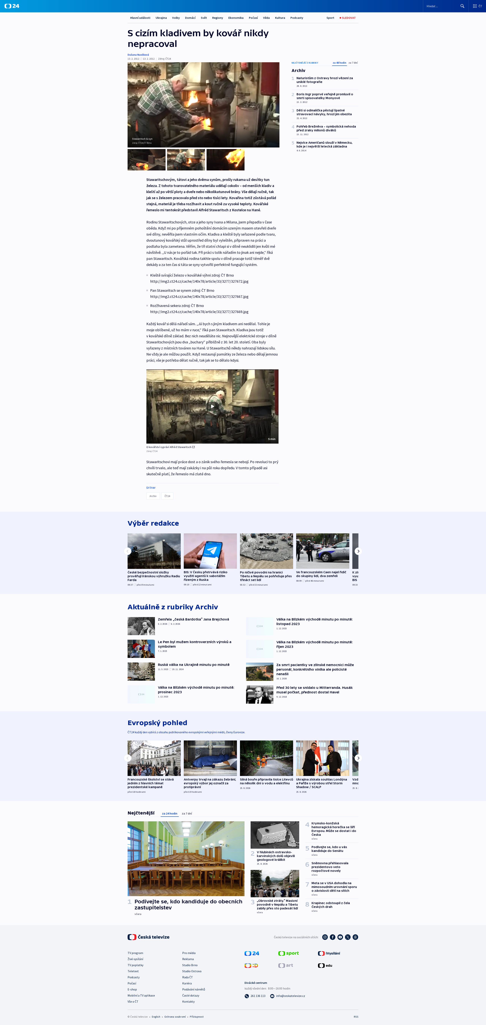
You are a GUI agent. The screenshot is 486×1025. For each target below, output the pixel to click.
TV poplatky (135, 965)
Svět (204, 18)
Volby (176, 18)
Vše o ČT (133, 1001)
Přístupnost (197, 1016)
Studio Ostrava (191, 971)
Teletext (133, 971)
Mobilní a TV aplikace (141, 995)
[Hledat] (462, 6)
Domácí (190, 18)
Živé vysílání (135, 959)
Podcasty (296, 18)
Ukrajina (161, 18)
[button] (212, 406)
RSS (356, 1016)
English (156, 1016)
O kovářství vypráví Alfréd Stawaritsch (169, 447)
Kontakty (188, 1001)
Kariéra (187, 983)
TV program (135, 953)
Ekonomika (236, 18)
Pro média (189, 953)
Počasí (253, 18)
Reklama (188, 959)
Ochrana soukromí (175, 1016)
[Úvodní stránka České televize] (149, 937)
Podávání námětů (193, 989)
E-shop (132, 989)
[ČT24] (12, 6)
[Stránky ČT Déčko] (251, 965)
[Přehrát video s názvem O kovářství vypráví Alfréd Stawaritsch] (212, 406)
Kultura (280, 18)
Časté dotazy (190, 995)
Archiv (153, 496)
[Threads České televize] (355, 937)
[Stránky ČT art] (285, 965)
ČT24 (167, 496)
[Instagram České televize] (325, 937)
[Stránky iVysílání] (329, 953)
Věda (266, 18)
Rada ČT (187, 977)
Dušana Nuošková (138, 54)
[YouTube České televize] (340, 937)
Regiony (217, 18)
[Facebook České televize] (333, 937)
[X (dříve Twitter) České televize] (348, 937)
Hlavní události (140, 18)
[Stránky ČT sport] (288, 953)
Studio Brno (190, 965)
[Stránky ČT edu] (325, 965)
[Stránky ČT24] (252, 953)
